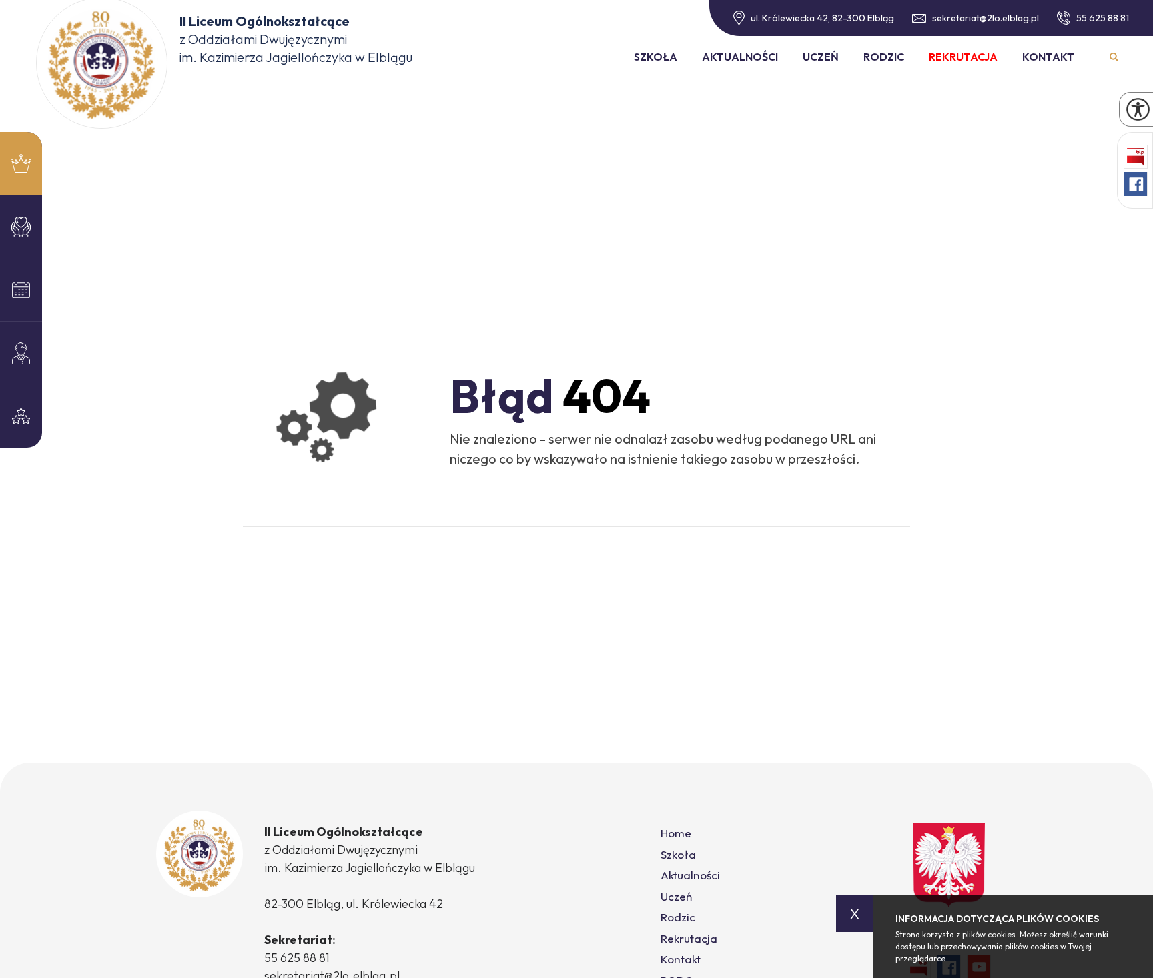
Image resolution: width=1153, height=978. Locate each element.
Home (676, 833)
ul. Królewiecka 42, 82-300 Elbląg (822, 18)
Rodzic (883, 56)
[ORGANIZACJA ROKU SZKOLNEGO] (21, 353)
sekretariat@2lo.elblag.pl (985, 18)
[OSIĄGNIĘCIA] (21, 416)
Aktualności (740, 56)
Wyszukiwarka (1114, 57)
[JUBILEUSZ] (21, 163)
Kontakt (1048, 56)
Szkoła (655, 56)
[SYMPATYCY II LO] (21, 227)
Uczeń (821, 56)
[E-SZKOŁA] (21, 290)
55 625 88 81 (1102, 18)
